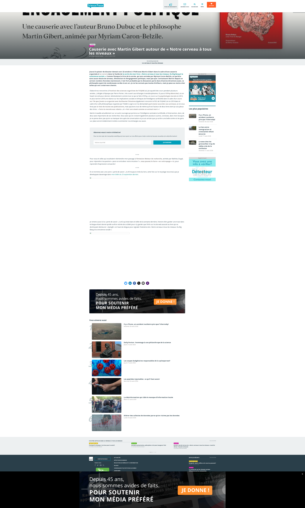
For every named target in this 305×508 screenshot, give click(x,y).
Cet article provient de (152, 61)
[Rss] (104, 465)
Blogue (116, 465)
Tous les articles (212, 440)
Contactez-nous (102, 459)
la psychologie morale (167, 96)
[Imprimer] (147, 283)
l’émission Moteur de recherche (149, 159)
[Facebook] (134, 283)
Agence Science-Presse (194, 464)
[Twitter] (98, 465)
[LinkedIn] (130, 283)
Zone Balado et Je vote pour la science (125, 468)
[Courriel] (143, 283)
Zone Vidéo (117, 470)
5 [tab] (155, 452)
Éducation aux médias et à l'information (126, 463)
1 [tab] (149, 452)
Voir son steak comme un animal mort (142, 109)
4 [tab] (154, 452)
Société (91, 46)
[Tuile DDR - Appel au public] (202, 170)
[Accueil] (97, 6)
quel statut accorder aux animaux (162, 104)
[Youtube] (101, 465)
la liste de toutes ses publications (110, 107)
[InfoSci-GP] (202, 88)
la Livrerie (103, 74)
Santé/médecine (193, 461)
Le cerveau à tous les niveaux (96, 56)
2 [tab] (151, 452)
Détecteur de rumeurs (120, 460)
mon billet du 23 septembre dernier (124, 174)
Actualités (117, 457)
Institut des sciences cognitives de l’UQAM (127, 91)
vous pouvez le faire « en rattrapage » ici (157, 161)
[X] (138, 283)
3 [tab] (152, 452)
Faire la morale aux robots (110, 109)
